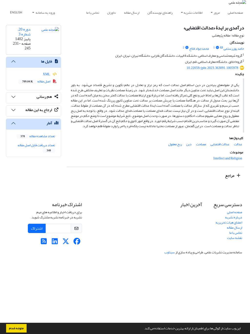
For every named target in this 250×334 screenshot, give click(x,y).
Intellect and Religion (227, 158)
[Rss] (44, 242)
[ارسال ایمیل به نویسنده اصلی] (221, 47)
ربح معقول (175, 144)
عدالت (238, 144)
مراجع (230, 175)
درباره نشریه (233, 217)
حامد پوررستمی (234, 48)
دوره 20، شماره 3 (24, 32)
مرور (217, 12)
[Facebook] (77, 242)
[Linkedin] (55, 242)
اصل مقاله (36, 81)
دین (189, 144)
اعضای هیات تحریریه (229, 222)
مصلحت (201, 144)
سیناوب (169, 252)
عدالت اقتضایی (219, 144)
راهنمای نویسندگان (160, 12)
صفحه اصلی (235, 12)
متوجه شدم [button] (16, 328)
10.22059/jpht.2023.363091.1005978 (212, 68)
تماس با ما (92, 12)
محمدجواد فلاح (199, 48)
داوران (111, 12)
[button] (142, 329)
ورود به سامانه (45, 12)
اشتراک (36, 228)
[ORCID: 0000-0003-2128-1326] (187, 47)
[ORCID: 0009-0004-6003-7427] (217, 47)
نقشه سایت (234, 237)
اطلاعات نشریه (193, 12)
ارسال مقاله (131, 12)
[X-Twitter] (66, 242)
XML (47, 74)
